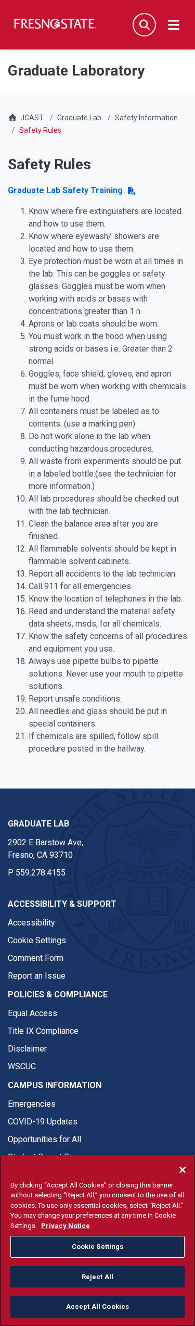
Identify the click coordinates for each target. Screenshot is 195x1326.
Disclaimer (27, 1049)
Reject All (97, 1277)
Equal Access (32, 1013)
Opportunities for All (44, 1139)
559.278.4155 (41, 873)
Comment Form (35, 958)
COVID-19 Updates (42, 1122)
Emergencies (32, 1104)
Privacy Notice (65, 1226)
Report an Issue (37, 976)
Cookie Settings (37, 940)
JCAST (32, 118)
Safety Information (146, 118)
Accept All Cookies (97, 1306)
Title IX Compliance (43, 1031)
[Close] (182, 1169)
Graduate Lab (79, 118)
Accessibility (31, 923)
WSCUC (22, 1066)
